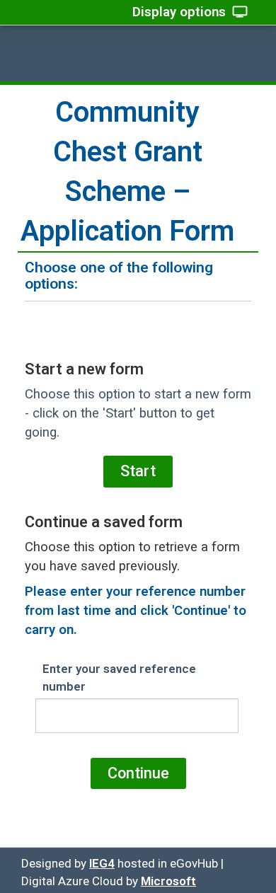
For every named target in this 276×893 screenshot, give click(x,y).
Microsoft (168, 881)
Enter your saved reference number (119, 677)
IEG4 (102, 863)
